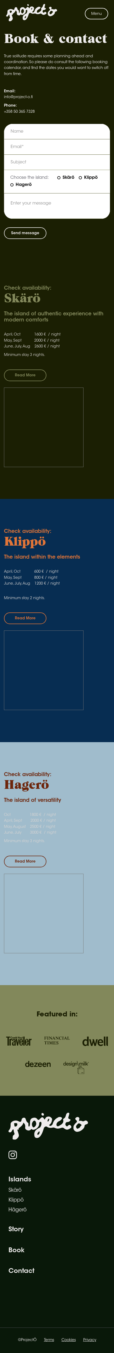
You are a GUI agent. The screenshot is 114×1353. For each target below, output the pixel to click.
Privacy (89, 1340)
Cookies (69, 1340)
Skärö (14, 1190)
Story (16, 1230)
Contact (21, 1271)
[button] (96, 13)
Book (16, 1251)
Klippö (16, 1200)
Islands (19, 1180)
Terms (49, 1340)
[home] (31, 14)
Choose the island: (29, 178)
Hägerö (17, 1210)
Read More (25, 375)
